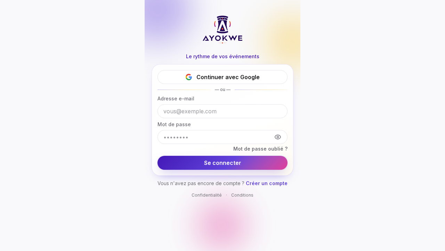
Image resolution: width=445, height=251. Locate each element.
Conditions (242, 195)
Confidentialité (207, 195)
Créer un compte (267, 183)
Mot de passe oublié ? (260, 149)
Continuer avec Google (228, 77)
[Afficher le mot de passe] (278, 137)
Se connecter (222, 162)
